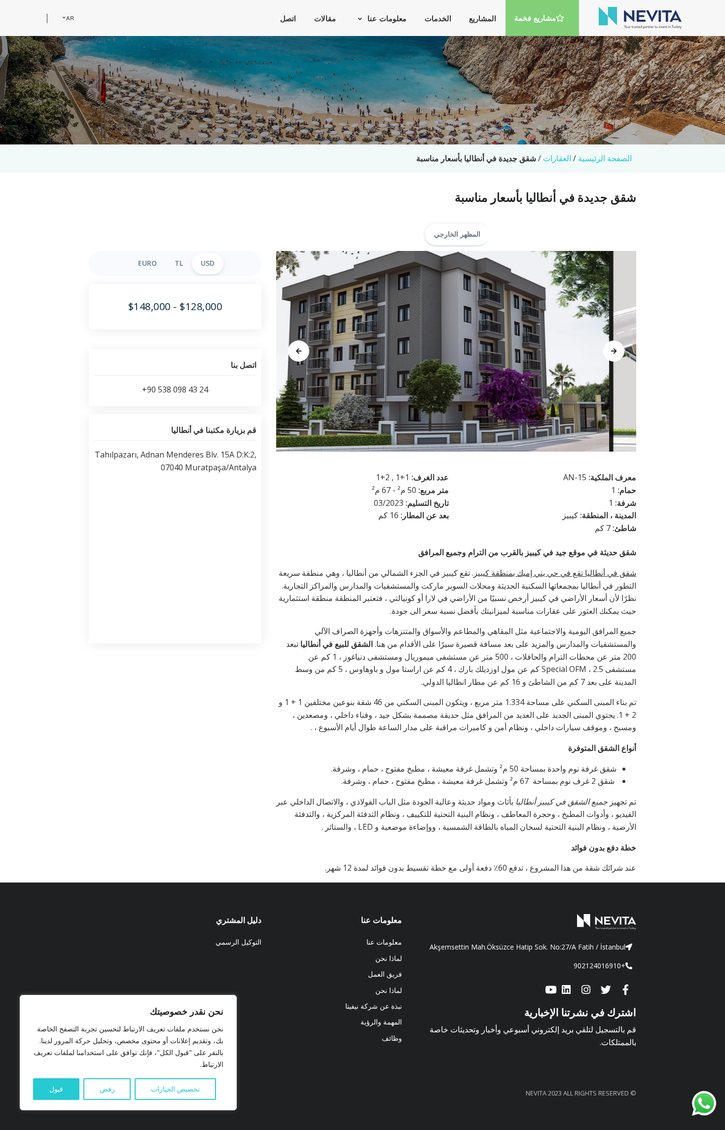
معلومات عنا (384, 942)
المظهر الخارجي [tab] (457, 234)
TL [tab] (179, 263)
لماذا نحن (388, 958)
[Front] (526, 922)
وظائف (392, 1038)
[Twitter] (606, 990)
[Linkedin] (566, 990)
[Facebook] (625, 990)
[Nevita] (640, 17)
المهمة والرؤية (381, 1021)
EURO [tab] (147, 263)
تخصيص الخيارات (175, 1089)
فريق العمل (385, 974)
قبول (56, 1089)
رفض (107, 1089)
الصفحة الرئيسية (605, 158)
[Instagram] (586, 990)
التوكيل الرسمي (238, 942)
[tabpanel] (456, 351)
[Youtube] (550, 990)
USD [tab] (208, 263)
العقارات (557, 158)
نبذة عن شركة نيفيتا (373, 1006)
